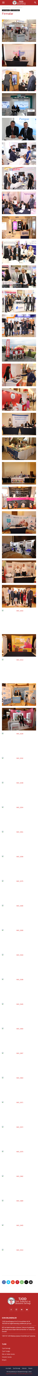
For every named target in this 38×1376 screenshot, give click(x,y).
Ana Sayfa (8, 1368)
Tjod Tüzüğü (6, 1351)
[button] (35, 2)
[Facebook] (11, 1310)
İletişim (4, 1360)
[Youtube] (27, 1310)
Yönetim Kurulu (7, 1357)
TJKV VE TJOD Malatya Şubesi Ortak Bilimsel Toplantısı (18, 1336)
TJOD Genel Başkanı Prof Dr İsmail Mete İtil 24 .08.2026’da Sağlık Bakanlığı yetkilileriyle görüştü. (17, 1322)
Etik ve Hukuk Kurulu (8, 1354)
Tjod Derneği (6, 1348)
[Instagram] (16, 1310)
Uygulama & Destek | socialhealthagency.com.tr (19, 1373)
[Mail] (22, 1310)
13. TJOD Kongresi (17, 7)
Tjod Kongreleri (6, 7)
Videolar (24, 1368)
